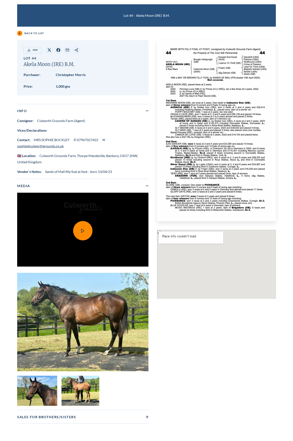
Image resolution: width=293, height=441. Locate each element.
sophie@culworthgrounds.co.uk (40, 146)
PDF (35, 50)
